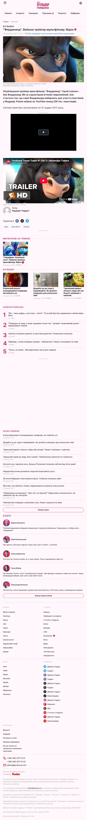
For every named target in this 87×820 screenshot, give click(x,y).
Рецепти (62, 13)
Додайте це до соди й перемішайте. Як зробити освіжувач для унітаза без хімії (45, 292)
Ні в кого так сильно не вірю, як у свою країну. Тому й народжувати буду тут (33, 559)
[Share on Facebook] (17, 221)
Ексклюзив (48, 636)
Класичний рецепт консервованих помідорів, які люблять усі (15, 290)
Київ (5, 666)
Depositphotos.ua (34, 788)
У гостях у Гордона (51, 620)
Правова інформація (11, 742)
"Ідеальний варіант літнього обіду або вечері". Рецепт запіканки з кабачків (36, 449)
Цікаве (5, 652)
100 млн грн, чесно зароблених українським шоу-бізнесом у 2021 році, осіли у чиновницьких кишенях (43, 590)
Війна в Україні (9, 612)
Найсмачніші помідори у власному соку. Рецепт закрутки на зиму (32, 502)
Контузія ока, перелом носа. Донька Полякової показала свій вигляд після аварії (39, 464)
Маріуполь (7, 690)
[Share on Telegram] (27, 221)
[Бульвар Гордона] (43, 5)
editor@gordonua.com (16, 765)
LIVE (45, 632)
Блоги (7, 516)
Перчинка (47, 13)
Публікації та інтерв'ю (52, 616)
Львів (5, 670)
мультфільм (16, 227)
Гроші (5, 620)
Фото (46, 640)
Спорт (5, 628)
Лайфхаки (75, 13)
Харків (5, 682)
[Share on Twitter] (22, 221)
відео (6, 227)
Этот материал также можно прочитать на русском (50, 34)
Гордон (6, 21)
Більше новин (43, 510)
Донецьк (6, 678)
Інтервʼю (20, 13)
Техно (5, 636)
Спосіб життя (8, 640)
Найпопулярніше (13, 307)
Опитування (48, 648)
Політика (6, 616)
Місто (5, 662)
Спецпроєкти (49, 655)
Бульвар (14, 21)
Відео (46, 644)
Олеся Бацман (53, 696)
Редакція (6, 734)
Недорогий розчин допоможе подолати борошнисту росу (29, 471)
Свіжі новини (11, 431)
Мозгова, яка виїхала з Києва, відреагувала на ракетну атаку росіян (34, 486)
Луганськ (6, 694)
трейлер (26, 227)
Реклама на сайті (10, 738)
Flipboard (51, 704)
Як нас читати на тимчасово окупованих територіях (12, 748)
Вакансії (6, 730)
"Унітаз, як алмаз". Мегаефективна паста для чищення (32, 350)
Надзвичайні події (10, 644)
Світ (4, 624)
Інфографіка (8, 648)
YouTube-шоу (49, 652)
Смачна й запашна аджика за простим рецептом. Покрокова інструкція (40, 333)
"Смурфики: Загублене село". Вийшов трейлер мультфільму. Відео (14, 259)
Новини (8, 13)
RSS (48, 708)
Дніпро (6, 686)
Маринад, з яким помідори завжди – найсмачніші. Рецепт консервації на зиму (43, 342)
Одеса (5, 674)
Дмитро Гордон (53, 667)
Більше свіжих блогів (43, 596)
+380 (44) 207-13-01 (16, 758)
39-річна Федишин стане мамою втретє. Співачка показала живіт (32, 478)
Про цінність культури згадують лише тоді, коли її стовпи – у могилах (30, 545)
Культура (6, 632)
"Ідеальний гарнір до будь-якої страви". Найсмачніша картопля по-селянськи (38, 457)
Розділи (47, 607)
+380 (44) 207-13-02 (16, 761)
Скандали (33, 13)
